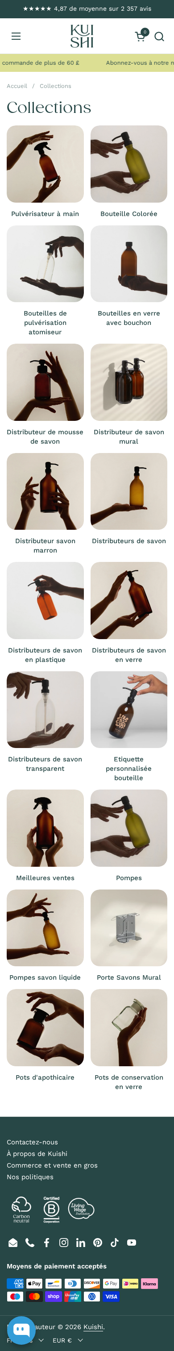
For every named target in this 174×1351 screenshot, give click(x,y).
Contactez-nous (32, 1142)
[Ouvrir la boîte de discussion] (21, 1330)
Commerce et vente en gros (52, 1165)
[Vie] (81, 36)
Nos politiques (30, 1177)
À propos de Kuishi (37, 1154)
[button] (159, 36)
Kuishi (93, 1327)
